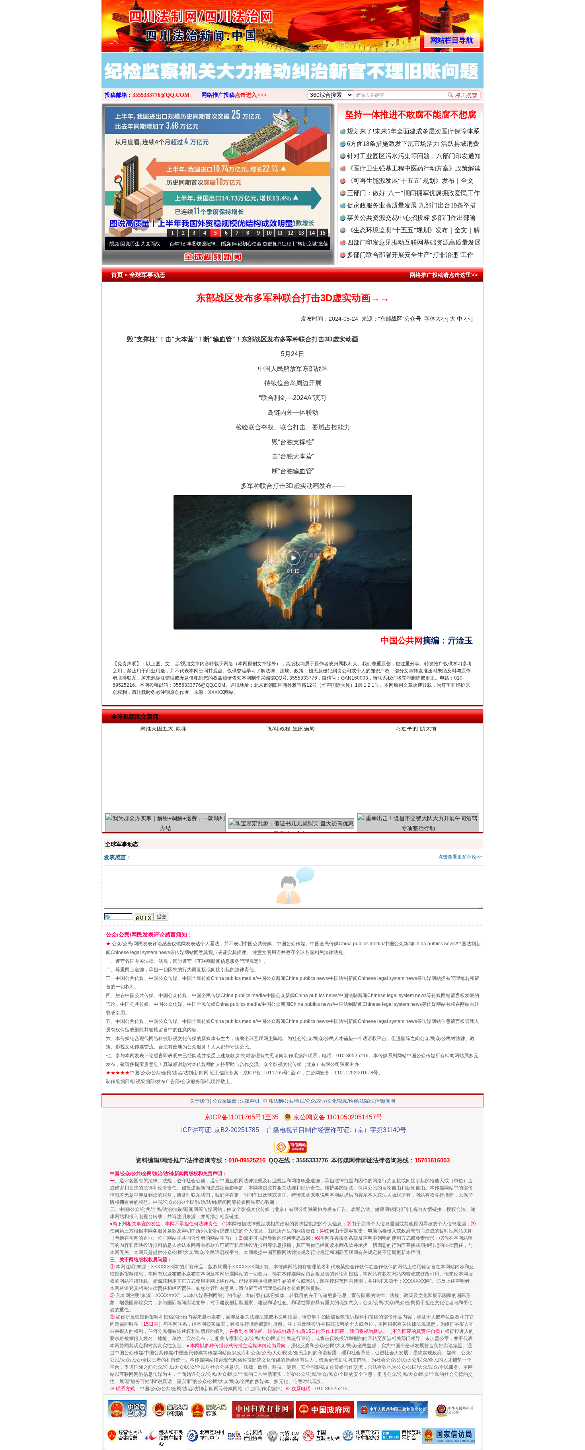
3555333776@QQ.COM (161, 95)
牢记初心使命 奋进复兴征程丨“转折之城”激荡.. (238, 244)
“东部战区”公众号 (399, 318)
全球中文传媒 (167, 23)
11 (280, 233)
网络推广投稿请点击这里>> (444, 275)
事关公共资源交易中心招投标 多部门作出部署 (411, 217)
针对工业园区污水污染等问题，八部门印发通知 (414, 156)
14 (312, 233)
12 (290, 233)
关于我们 (199, 1101)
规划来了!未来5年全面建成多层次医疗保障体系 (413, 131)
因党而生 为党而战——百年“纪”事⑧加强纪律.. (126, 244)
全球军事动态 (147, 274)
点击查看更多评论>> (460, 857)
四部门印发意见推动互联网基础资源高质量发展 (414, 242)
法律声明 (249, 1101)
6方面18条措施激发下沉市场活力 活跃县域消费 (413, 143)
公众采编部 (224, 1101)
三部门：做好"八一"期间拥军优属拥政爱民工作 (413, 193)
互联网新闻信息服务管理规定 (228, 961)
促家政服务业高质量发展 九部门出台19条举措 (411, 205)
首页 (117, 274)
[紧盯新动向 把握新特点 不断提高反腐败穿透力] (292, 79)
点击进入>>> (251, 95)
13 (301, 233)
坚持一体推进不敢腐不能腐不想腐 (410, 115)
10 (269, 233)
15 (323, 233)
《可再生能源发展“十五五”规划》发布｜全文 (410, 180)
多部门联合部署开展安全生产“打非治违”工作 (410, 254)
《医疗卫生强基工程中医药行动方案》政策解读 (414, 168)
